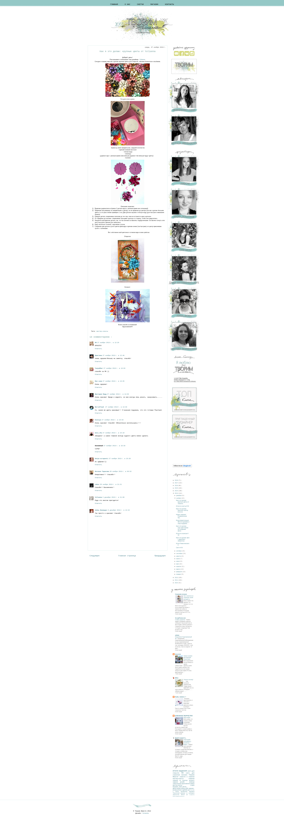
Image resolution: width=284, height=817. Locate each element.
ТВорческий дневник (179, 793)
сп (187, 793)
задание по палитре (181, 780)
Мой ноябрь (187, 717)
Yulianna (142, 59)
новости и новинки (187, 777)
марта (178, 569)
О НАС (127, 4)
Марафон (191, 791)
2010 (176, 583)
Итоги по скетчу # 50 (182, 506)
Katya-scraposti (101, 458)
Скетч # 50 (179, 547)
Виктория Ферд (100, 394)
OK (96, 342)
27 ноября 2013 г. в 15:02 (112, 420)
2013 (176, 493)
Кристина (98, 355)
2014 (176, 491)
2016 (176, 485)
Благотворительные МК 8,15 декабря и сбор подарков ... (182, 522)
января (178, 574)
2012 (176, 577)
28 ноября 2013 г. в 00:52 (120, 471)
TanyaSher (99, 368)
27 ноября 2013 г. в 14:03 (118, 394)
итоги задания (180, 771)
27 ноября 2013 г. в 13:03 (114, 368)
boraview (178, 654)
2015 (176, 488)
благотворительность (178, 796)
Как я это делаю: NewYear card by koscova (182, 510)
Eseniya (98, 420)
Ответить (98, 349)
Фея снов (98, 381)
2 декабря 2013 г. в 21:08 (113, 497)
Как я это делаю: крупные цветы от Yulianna (182, 502)
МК (183, 773)
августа (178, 556)
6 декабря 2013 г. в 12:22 (119, 510)
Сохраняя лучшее (181, 594)
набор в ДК (184, 788)
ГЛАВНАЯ (114, 4)
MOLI (176, 678)
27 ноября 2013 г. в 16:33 (114, 446)
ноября (178, 498)
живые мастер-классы (183, 784)
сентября (179, 553)
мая (177, 564)
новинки (191, 778)
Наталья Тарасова (102, 471)
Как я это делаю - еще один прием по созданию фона (182, 528)
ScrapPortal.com (180, 618)
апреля (178, 566)
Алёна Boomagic (101, 510)
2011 (176, 580)
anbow (177, 635)
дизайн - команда (187, 782)
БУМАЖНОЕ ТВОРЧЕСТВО (184, 716)
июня (178, 561)
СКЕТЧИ (140, 4)
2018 (176, 480)
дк (189, 790)
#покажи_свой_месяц (179, 787)
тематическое (177, 783)
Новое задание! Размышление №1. (181, 516)
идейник (185, 790)
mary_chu (98, 433)
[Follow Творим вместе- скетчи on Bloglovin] (182, 467)
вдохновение (186, 783)
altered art (185, 794)
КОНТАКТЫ (169, 4)
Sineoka (145, 813)
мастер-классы (102, 331)
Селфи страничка (180, 619)
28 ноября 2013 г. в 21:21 (111, 484)
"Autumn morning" (188, 679)
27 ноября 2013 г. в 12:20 (108, 342)
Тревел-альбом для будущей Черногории (188, 657)
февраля (179, 571)
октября (179, 551)
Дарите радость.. (180, 738)
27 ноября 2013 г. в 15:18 (113, 433)
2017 (176, 483)
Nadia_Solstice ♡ (180, 697)
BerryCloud (100, 407)
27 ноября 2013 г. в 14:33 (116, 407)
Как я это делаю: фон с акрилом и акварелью (182, 539)
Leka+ (97, 484)
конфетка (191, 794)
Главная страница (127, 556)
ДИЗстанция (177, 788)
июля (178, 558)
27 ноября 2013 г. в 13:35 (113, 381)
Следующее (95, 556)
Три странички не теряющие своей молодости (188, 597)
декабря (179, 495)
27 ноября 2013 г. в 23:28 (120, 458)
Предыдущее (160, 556)
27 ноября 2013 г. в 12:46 (113, 355)
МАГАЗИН (154, 4)
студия (192, 785)
